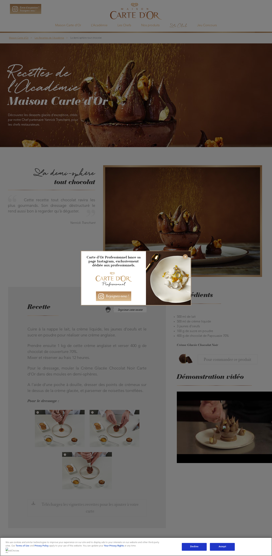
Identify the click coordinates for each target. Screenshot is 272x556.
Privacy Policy (41, 546)
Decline (194, 546)
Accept (222, 546)
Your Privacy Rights (114, 546)
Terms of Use (22, 546)
